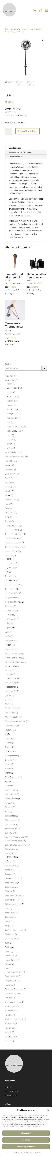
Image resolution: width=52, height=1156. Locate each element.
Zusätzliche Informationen (20, 152)
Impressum (36, 1152)
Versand (12, 112)
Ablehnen (26, 1140)
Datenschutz (27, 1152)
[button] (48, 1110)
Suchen (8, 364)
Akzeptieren (26, 1133)
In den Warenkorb (27, 131)
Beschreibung (15, 148)
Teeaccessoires (11, 32)
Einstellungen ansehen (26, 1146)
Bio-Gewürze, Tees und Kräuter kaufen (26, 29)
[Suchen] (44, 368)
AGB (9, 1087)
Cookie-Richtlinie (17, 1152)
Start (7, 29)
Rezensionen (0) (16, 157)
